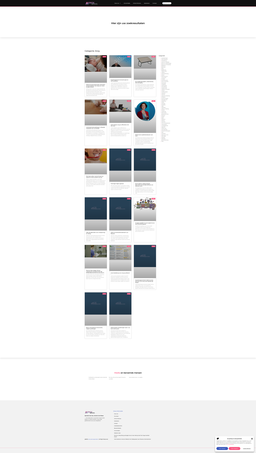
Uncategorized (164, 125)
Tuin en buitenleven (165, 123)
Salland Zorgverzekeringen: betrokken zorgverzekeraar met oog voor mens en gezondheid (95, 86)
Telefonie (163, 119)
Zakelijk (163, 137)
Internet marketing (165, 95)
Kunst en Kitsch (164, 98)
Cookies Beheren (247, 448)
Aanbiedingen (164, 58)
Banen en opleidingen (166, 63)
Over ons (117, 3)
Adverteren (147, 3)
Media (162, 102)
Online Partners (137, 3)
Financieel (163, 82)
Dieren (162, 75)
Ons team (116, 416)
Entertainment (164, 80)
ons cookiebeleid (230, 444)
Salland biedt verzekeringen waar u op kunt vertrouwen (120, 328)
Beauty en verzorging (166, 64)
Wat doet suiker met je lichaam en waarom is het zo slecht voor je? (94, 177)
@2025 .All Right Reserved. (96, 439)
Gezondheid (164, 86)
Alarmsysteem (164, 59)
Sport (162, 117)
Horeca (163, 90)
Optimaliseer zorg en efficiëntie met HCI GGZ (120, 125)
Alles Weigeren (234, 448)
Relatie (162, 116)
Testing (163, 120)
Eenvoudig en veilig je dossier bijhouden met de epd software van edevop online (144, 185)
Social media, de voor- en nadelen (135, 377)
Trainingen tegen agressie (117, 183)
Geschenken (164, 85)
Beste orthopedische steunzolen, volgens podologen (94, 328)
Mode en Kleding (165, 108)
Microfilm (163, 104)
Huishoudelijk (164, 91)
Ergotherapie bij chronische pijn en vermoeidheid (119, 80)
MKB (162, 106)
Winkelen (163, 133)
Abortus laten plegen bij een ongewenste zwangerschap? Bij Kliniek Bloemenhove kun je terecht (95, 271)
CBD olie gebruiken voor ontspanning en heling (95, 233)
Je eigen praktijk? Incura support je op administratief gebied (144, 223)
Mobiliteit (163, 107)
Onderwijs (163, 111)
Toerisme (163, 121)
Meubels (163, 103)
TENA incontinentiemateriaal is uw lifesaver (119, 233)
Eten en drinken (164, 81)
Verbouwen (163, 128)
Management (164, 99)
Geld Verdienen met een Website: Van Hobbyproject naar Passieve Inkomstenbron (132, 439)
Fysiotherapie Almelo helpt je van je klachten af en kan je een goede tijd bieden (144, 281)
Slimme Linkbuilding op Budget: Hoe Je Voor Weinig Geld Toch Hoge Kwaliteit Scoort (131, 436)
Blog (162, 68)
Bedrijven (163, 65)
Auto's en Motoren (165, 62)
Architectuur (164, 60)
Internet (163, 94)
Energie (163, 78)
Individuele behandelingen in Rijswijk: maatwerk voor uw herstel (95, 128)
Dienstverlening (164, 73)
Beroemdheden (117, 428)
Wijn (162, 132)
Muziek (163, 110)
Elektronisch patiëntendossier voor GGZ (144, 135)
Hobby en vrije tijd (165, 89)
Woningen (163, 136)
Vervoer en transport (165, 130)
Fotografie (163, 84)
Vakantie (163, 127)
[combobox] (166, 3)
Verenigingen (164, 129)
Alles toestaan (222, 448)
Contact (155, 3)
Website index (117, 433)
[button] (252, 438)
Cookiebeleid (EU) (118, 425)
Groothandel (164, 88)
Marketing (163, 101)
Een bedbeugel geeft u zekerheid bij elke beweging (144, 82)
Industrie (163, 93)
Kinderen (163, 97)
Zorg (162, 141)
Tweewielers (164, 124)
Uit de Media (127, 3)
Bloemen (163, 67)
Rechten (163, 115)
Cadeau (163, 72)
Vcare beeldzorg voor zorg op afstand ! (120, 273)
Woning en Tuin (164, 134)
